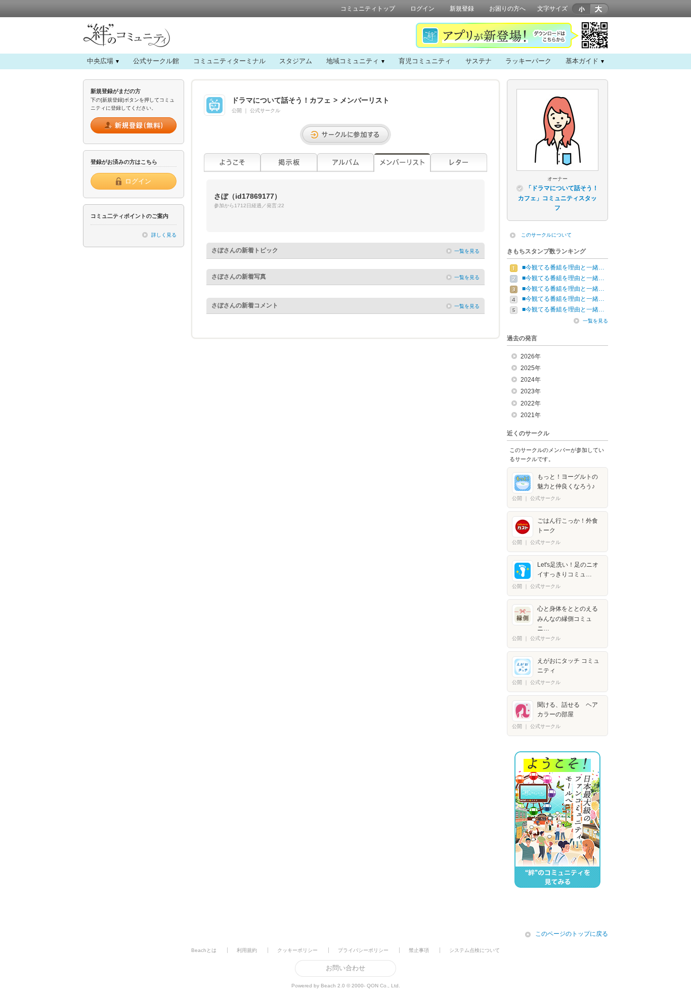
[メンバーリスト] (402, 162)
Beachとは (204, 950)
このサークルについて (546, 235)
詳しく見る (164, 235)
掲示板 (289, 162)
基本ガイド (582, 61)
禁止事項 (419, 950)
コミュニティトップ (367, 8)
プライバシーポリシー (363, 950)
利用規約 (247, 950)
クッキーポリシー (297, 950)
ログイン (422, 8)
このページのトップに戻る (571, 933)
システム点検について (474, 950)
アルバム (345, 162)
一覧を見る (467, 251)
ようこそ (232, 162)
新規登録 (462, 8)
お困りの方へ (507, 8)
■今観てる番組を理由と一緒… (563, 267)
